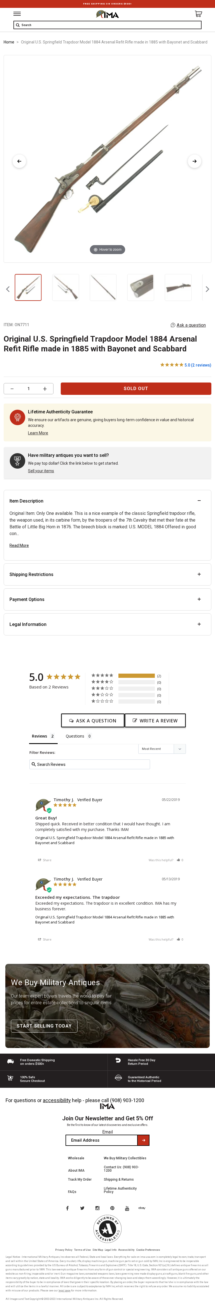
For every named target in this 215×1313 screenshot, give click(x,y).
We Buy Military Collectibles (125, 1158)
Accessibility (126, 1249)
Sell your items (41, 471)
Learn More (38, 433)
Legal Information (28, 624)
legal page (65, 1290)
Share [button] (47, 860)
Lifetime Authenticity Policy (120, 1190)
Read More (19, 545)
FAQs (72, 1192)
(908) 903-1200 (127, 1100)
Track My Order (80, 1179)
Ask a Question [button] (96, 721)
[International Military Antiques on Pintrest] (113, 1209)
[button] (180, 860)
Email (107, 1132)
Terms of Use (82, 1249)
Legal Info (110, 1249)
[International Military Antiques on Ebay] (144, 1209)
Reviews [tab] (39, 736)
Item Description (26, 501)
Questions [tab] (75, 736)
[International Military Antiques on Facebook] (67, 1209)
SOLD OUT (136, 388)
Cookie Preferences (148, 1249)
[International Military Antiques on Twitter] (82, 1209)
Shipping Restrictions (31, 574)
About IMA (76, 1171)
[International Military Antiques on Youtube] (129, 1209)
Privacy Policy (64, 1249)
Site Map (97, 1249)
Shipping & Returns (119, 1179)
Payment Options (27, 599)
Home (9, 42)
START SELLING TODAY (44, 1026)
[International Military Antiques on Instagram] (98, 1209)
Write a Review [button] (159, 721)
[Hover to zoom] (107, 158)
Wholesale (76, 1158)
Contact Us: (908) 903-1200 (121, 1169)
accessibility (57, 1100)
